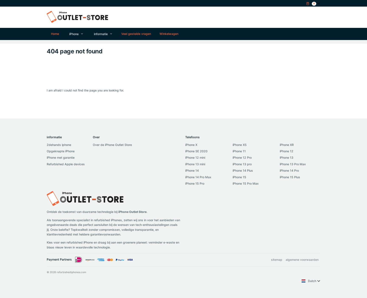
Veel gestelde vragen (136, 34)
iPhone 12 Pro (242, 157)
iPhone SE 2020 (196, 151)
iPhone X (191, 145)
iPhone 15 (239, 177)
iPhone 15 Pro (194, 183)
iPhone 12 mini (195, 157)
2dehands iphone (59, 145)
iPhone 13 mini (195, 164)
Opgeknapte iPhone (61, 151)
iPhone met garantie (61, 157)
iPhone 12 (286, 151)
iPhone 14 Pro (289, 170)
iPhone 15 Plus (290, 177)
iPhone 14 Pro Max (198, 177)
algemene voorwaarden (302, 259)
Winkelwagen (169, 34)
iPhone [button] (74, 34)
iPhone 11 (239, 151)
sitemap (276, 259)
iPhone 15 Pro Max (246, 183)
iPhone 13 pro (242, 164)
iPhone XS (240, 145)
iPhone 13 (286, 157)
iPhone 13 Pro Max (293, 164)
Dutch (312, 281)
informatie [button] (101, 34)
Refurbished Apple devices (66, 164)
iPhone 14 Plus (243, 170)
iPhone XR (287, 145)
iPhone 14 (192, 170)
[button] (311, 3)
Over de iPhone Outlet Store (112, 145)
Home (55, 34)
